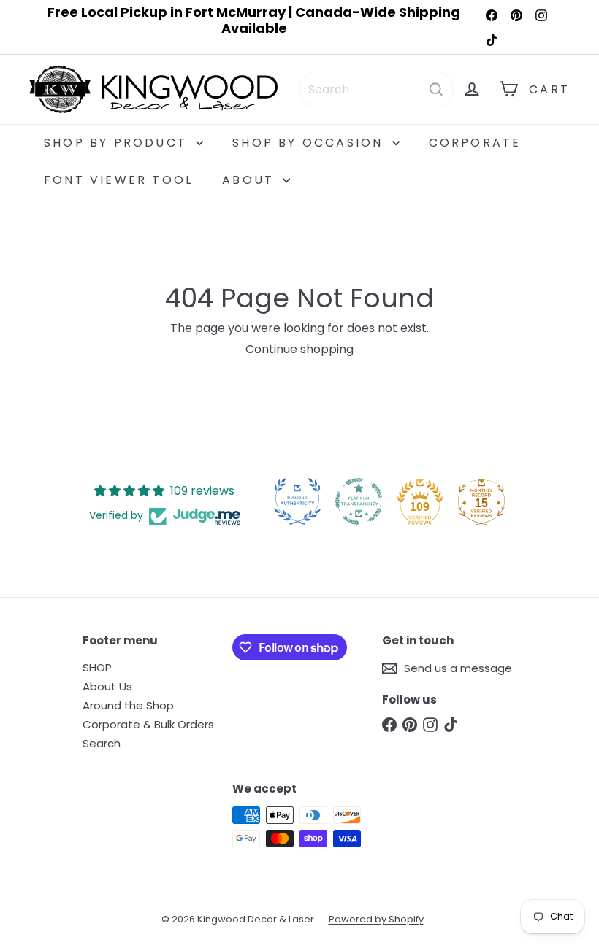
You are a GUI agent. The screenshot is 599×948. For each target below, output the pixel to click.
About (250, 180)
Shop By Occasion (310, 142)
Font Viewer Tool (118, 180)
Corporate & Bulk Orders (148, 724)
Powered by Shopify (376, 919)
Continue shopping (299, 349)
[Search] (436, 89)
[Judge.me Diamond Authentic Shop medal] (297, 501)
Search (102, 743)
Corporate (475, 142)
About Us (107, 686)
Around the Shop (128, 705)
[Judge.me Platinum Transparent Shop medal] (358, 501)
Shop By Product (118, 142)
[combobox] (377, 89)
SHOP (97, 667)
